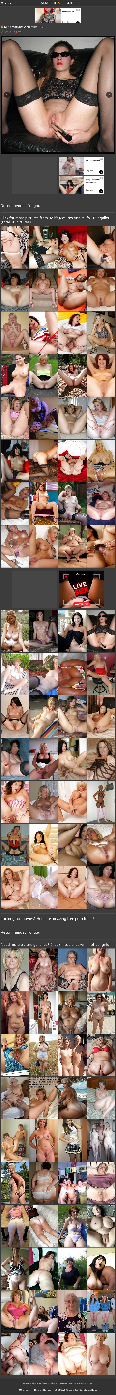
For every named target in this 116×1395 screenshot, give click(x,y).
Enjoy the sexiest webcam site (93, 181)
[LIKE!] (2, 32)
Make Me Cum (68, 12)
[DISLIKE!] (15, 32)
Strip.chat (66, 22)
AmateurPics (58, 3)
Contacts (25, 1390)
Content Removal (43, 1390)
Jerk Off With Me (93, 160)
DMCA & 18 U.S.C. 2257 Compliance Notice (77, 1390)
